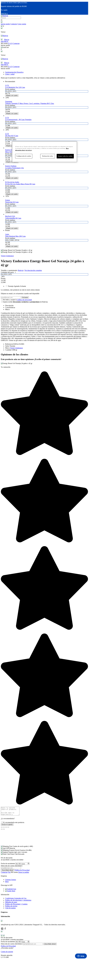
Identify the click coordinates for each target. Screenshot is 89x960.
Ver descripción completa (33, 270)
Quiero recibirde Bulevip (25, 302)
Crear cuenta (21, 24)
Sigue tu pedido (23, 872)
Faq (9, 872)
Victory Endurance (7, 256)
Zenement (8, 101)
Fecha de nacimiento (8, 864)
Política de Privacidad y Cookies (16, 904)
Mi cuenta (14, 872)
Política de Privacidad (22, 870)
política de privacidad (24, 300)
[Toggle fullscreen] (6, 827)
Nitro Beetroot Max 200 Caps (15, 236)
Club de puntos (10, 908)
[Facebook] (5, 929)
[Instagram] (2, 929)
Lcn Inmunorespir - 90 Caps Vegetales (18, 119)
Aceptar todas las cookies (65, 156)
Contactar (13, 24)
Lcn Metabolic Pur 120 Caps (15, 87)
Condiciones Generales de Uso (15, 898)
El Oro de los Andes (12, 182)
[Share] (4, 827)
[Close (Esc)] (2, 827)
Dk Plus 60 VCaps (11, 136)
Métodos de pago (11, 902)
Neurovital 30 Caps (12, 202)
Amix (7, 234)
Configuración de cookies (23, 156)
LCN (7, 85)
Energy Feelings (10, 150)
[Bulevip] (4, 16)
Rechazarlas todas (47, 156)
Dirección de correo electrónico (11, 944)
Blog (7, 881)
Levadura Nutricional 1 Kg (14, 168)
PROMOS (4, 41)
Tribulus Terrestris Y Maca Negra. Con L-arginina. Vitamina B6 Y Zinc (29, 103)
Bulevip (20, 270)
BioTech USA (10, 216)
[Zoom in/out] (8, 827)
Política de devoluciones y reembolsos (18, 900)
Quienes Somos (10, 880)
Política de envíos (11, 906)
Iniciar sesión (5, 24)
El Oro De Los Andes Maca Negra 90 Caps (20, 184)
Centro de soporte (7, 952)
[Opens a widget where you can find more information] (81, 956)
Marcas (6, 39)
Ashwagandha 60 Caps (13, 218)
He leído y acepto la (17, 300)
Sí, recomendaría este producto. (14, 822)
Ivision (7, 200)
